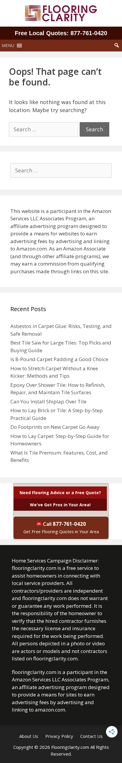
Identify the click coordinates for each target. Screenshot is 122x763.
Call (61, 527)
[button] (8, 45)
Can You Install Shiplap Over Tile (48, 401)
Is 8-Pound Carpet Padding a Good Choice (59, 359)
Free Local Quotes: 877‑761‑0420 (61, 33)
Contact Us (91, 736)
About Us (28, 736)
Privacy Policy (59, 736)
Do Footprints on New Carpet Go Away (54, 426)
